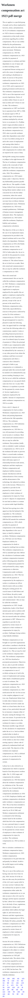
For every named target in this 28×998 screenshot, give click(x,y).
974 (17, 985)
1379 (22, 983)
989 (8, 983)
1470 (23, 978)
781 (13, 994)
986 (12, 989)
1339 (8, 987)
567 (21, 985)
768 (3, 978)
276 (18, 987)
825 (22, 980)
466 (9, 994)
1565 (17, 983)
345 (22, 994)
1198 (8, 978)
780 (14, 991)
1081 (4, 980)
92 (8, 980)
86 (22, 987)
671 (12, 983)
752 (3, 983)
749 (23, 991)
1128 (13, 987)
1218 (13, 980)
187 (3, 985)
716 (18, 980)
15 (7, 985)
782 (3, 987)
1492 (9, 991)
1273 (12, 985)
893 (21, 989)
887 (18, 994)
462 (18, 978)
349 (8, 989)
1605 (13, 978)
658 (17, 989)
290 (3, 996)
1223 (4, 991)
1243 (4, 994)
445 (3, 989)
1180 (18, 991)
